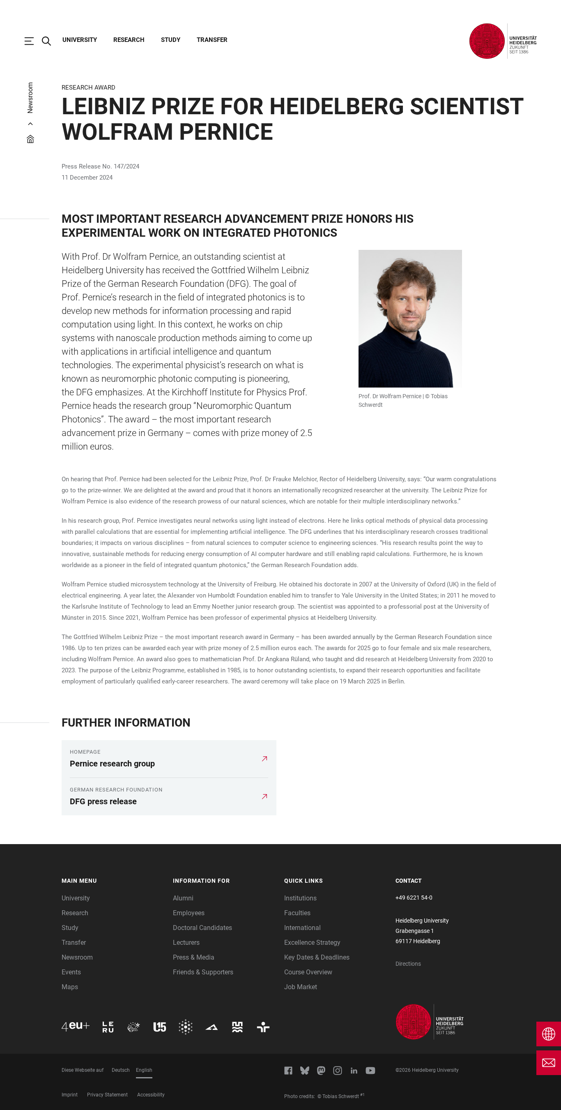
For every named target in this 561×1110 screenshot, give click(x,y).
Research (129, 40)
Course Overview (308, 972)
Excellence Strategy (312, 942)
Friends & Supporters (203, 972)
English (144, 1070)
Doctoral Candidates (202, 928)
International (302, 928)
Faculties (297, 913)
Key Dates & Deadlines (316, 957)
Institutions (300, 898)
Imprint (70, 1095)
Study (170, 40)
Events (71, 972)
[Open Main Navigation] (33, 41)
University (79, 40)
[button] (113, 881)
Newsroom (77, 957)
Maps (70, 987)
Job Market (300, 987)
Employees (189, 913)
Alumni (183, 898)
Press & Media (193, 957)
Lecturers (186, 942)
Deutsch (121, 1070)
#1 (362, 1095)
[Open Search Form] (50, 41)
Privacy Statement (107, 1095)
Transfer (212, 40)
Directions (408, 963)
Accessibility (151, 1095)
